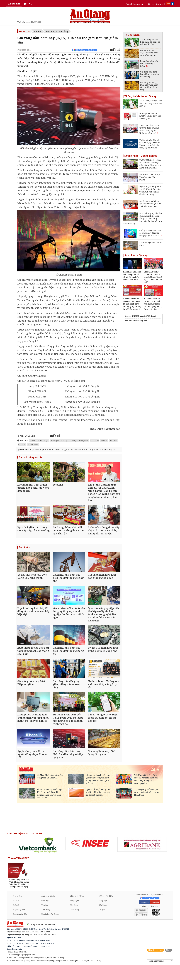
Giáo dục (45, 900)
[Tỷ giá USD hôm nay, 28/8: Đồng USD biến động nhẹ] (104, 635)
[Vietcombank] (38, 845)
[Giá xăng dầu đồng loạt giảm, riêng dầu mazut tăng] (69, 669)
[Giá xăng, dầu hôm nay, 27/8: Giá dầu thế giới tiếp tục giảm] (69, 739)
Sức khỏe (103, 905)
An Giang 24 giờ (48, 896)
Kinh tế (37, 31)
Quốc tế (16, 905)
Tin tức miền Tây (20, 914)
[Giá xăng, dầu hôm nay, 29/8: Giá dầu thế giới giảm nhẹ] (69, 562)
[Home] (25, 3)
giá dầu (32, 440)
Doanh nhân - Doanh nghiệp (140, 155)
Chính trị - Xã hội (77, 896)
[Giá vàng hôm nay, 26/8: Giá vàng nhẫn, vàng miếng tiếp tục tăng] (132, 86)
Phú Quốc (113, 440)
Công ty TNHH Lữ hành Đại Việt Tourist (141, 316)
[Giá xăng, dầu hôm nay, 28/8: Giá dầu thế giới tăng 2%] (69, 635)
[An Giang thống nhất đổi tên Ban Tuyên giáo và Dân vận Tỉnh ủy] (69, 515)
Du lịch (102, 909)
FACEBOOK (144, 902)
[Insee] (90, 843)
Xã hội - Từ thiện (106, 896)
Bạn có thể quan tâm (31, 457)
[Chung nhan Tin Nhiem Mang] (40, 924)
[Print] (114, 50)
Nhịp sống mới (19, 909)
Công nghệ (74, 900)
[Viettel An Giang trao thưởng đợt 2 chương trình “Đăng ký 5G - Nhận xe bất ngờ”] (153, 268)
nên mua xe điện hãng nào (136, 320)
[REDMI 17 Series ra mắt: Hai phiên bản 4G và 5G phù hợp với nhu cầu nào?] (132, 268)
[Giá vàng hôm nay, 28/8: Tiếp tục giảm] (33, 669)
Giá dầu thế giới (42, 440)
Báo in (168, 950)
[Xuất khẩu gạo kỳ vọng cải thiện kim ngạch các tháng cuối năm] (33, 635)
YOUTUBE (155, 902)
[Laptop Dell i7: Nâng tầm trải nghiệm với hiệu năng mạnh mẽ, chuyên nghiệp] (33, 702)
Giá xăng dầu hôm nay (58, 440)
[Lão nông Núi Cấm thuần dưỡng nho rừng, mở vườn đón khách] (33, 472)
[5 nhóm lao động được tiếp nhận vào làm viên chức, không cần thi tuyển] (104, 515)
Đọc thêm (24, 547)
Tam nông (45, 909)
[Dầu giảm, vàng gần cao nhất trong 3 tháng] (132, 64)
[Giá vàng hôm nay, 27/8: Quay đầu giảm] (104, 739)
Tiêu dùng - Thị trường (57, 31)
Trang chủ (24, 31)
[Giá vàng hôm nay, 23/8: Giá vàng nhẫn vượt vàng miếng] (132, 54)
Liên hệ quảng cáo (135, 4)
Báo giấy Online (155, 4)
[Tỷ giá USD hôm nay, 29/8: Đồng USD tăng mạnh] (33, 562)
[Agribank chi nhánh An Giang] (142, 844)
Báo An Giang (32, 444)
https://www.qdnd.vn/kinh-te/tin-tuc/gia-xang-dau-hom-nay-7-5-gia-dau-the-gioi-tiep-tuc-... (69, 449)
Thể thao (74, 905)
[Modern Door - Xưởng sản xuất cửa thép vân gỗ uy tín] (104, 669)
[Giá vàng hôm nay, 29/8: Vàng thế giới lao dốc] (104, 562)
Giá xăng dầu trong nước (31, 375)
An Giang (21, 444)
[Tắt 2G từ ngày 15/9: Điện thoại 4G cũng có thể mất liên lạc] (104, 702)
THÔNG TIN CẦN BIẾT (19, 858)
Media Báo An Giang (50, 914)
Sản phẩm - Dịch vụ (135, 255)
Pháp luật (103, 900)
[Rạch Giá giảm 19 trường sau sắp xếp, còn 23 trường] (33, 515)
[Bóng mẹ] (69, 472)
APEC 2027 (94, 440)
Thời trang (74, 909)
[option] (38, 845)
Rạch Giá (104, 440)
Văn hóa (44, 905)
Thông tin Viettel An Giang (140, 96)
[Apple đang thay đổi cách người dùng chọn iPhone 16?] (33, 739)
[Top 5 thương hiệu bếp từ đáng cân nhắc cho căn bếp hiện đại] (33, 596)
